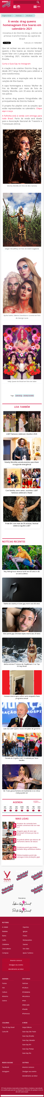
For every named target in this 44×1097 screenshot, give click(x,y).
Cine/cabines (6, 949)
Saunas (25, 944)
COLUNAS (5, 1023)
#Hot (24, 1001)
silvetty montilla (28, 396)
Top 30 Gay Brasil (8, 1027)
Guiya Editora (27, 1027)
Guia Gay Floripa (28, 1049)
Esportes (26, 927)
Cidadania (5, 944)
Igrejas (25, 931)
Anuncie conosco (16, 960)
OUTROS (25, 1063)
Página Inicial (6, 16)
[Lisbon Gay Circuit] (22, 903)
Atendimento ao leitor (16, 969)
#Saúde (25, 1009)
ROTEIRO (5, 922)
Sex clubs (26, 949)
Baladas (5, 931)
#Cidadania (26, 992)
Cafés (4, 940)
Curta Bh (5, 1032)
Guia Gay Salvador (28, 1040)
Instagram (5, 1071)
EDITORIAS (26, 979)
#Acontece (26, 996)
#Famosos (26, 1014)
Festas (4, 983)
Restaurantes (27, 940)
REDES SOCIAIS (7, 1063)
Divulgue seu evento (16, 965)
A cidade (5, 927)
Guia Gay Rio (26, 1053)
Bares (4, 936)
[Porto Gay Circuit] (22, 910)
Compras (5, 953)
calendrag (18, 396)
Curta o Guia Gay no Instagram (16, 63)
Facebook (5, 1067)
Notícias (19, 16)
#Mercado (25, 1005)
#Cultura (29, 16)
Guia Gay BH (26, 1045)
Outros (4, 1001)
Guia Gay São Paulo (29, 1032)
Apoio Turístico (28, 953)
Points (25, 936)
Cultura (4, 992)
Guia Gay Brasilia (28, 1036)
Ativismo (5, 996)
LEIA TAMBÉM (22, 406)
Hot (3, 988)
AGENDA (27, 802)
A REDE (24, 1023)
